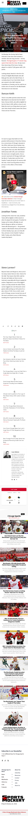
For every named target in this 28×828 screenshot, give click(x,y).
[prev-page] (11, 740)
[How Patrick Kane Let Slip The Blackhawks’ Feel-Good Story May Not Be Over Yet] (14, 527)
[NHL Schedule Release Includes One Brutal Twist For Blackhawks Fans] (14, 637)
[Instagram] (12, 479)
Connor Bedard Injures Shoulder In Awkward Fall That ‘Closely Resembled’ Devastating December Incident (14, 729)
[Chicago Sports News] (14, 3)
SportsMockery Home (15, 813)
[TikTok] (5, 760)
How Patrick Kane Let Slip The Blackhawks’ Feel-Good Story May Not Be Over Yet (14, 537)
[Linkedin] (14, 479)
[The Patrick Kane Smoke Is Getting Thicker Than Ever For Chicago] (14, 582)
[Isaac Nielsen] (3, 49)
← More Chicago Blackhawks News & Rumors (14, 812)
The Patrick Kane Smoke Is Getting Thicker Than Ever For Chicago (14, 591)
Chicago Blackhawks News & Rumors (14, 31)
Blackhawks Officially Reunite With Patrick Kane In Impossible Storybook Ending (14, 565)
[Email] (17, 46)
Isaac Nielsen (9, 49)
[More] (21, 46)
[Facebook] (6, 46)
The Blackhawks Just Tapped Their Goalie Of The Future (14, 702)
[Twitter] (10, 46)
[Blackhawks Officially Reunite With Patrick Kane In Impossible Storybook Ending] (14, 554)
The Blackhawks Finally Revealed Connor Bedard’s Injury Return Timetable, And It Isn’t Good (14, 673)
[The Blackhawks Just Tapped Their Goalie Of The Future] (14, 692)
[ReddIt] (13, 46)
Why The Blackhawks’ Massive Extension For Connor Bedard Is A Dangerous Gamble (14, 620)
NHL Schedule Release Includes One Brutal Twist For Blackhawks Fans (14, 647)
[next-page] (16, 740)
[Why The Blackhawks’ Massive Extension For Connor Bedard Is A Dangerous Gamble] (14, 610)
